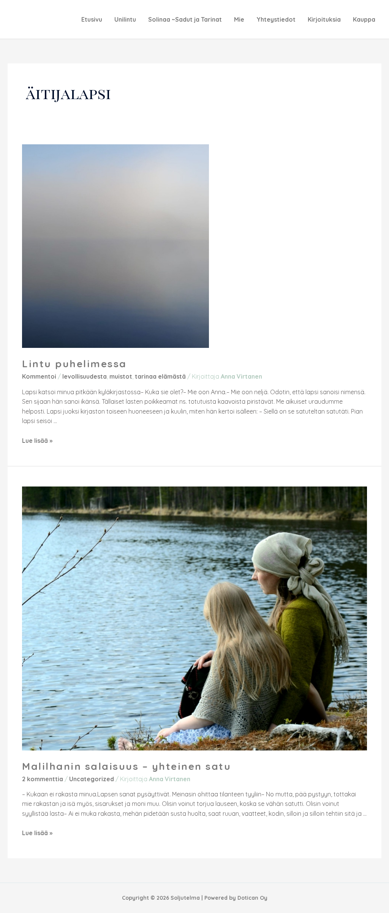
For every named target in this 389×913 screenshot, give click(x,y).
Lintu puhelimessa (74, 363)
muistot (120, 376)
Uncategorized (91, 779)
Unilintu (125, 19)
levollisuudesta (84, 376)
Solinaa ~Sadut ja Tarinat (185, 19)
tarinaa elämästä (160, 376)
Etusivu (91, 19)
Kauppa (364, 19)
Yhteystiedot (276, 19)
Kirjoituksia (324, 19)
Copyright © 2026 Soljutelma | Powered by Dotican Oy (194, 897)
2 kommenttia (42, 779)
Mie (239, 19)
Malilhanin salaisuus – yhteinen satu (126, 766)
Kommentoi (39, 376)
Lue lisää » (37, 440)
